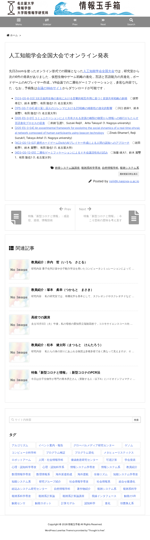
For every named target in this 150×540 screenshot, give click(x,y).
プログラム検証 (55, 452)
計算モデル (68, 503)
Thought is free (96, 530)
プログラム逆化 (84, 452)
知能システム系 (21, 481)
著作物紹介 (84, 488)
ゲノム (129, 445)
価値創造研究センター (84, 459)
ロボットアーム (21, 459)
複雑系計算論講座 (73, 496)
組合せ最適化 (127, 481)
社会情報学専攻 (78, 481)
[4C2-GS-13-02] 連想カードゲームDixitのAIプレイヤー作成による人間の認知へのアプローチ (72, 142)
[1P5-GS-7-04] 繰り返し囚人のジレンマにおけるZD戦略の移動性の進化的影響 (63, 108)
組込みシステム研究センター (29, 488)
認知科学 (89, 503)
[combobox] (75, 420)
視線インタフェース (104, 496)
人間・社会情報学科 (51, 459)
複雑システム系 (129, 167)
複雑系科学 (130, 488)
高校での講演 (40, 317)
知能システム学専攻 (125, 474)
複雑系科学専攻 (90, 167)
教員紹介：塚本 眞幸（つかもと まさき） (62, 290)
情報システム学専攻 (82, 467)
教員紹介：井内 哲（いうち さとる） (59, 262)
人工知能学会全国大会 (98, 71)
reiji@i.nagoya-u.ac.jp (124, 181)
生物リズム (101, 474)
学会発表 (130, 459)
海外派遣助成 (64, 474)
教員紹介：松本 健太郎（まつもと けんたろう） (67, 345)
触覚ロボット (43, 503)
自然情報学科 (110, 167)
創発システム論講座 (67, 167)
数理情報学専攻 (21, 474)
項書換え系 (127, 503)
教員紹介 (131, 467)
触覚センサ (18, 503)
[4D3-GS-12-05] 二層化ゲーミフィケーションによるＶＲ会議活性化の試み (61, 152)
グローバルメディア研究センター (93, 445)
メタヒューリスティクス (119, 452)
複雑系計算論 (46, 496)
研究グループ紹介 (50, 481)
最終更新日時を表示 (129, 174)
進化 (107, 503)
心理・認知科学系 (53, 467)
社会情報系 (103, 481)
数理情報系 (43, 474)
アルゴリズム (20, 445)
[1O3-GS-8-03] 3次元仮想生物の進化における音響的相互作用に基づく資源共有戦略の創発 (71, 98)
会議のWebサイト (49, 88)
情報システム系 (110, 467)
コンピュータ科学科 (24, 452)
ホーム (14, 35)
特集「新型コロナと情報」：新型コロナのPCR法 (65, 372)
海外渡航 (83, 474)
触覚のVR (130, 496)
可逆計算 (111, 459)
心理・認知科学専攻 (24, 467)
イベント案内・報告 (50, 445)
